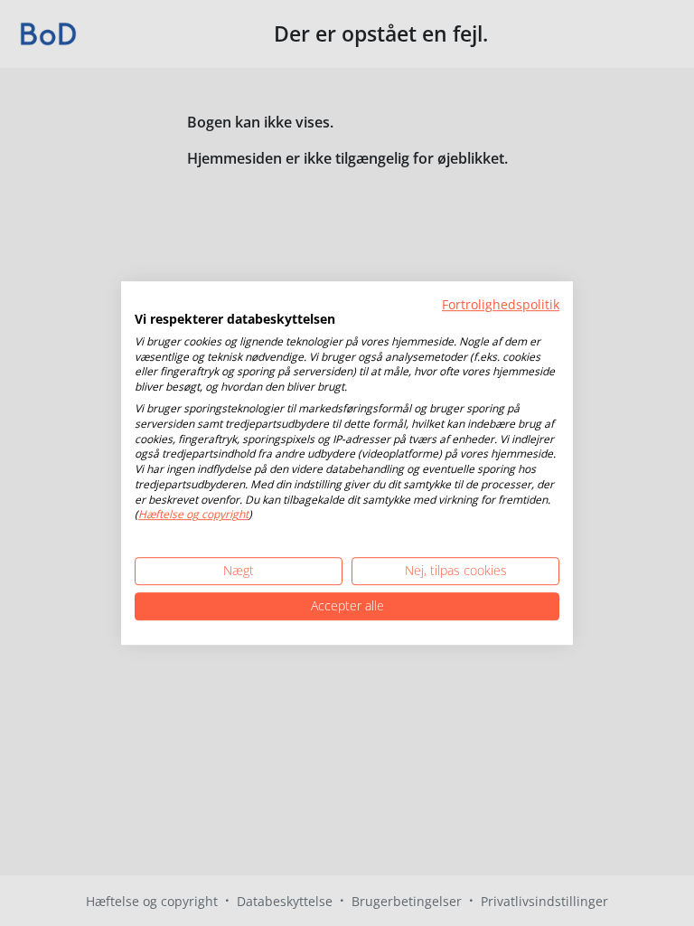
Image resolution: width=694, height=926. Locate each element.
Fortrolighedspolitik (500, 304)
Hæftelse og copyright (193, 515)
